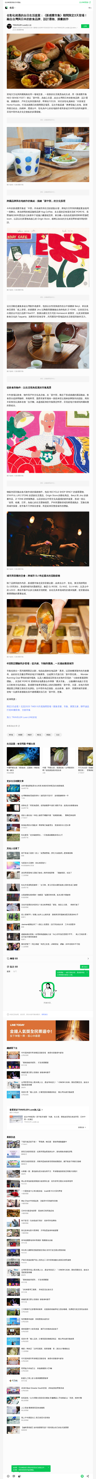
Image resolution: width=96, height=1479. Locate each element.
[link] (13, 1476)
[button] (8, 1476)
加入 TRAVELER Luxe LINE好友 (22, 717)
